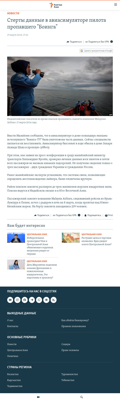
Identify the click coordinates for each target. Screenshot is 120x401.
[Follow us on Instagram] (17, 300)
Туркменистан (69, 374)
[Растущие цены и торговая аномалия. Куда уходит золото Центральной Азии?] (71, 238)
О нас (10, 320)
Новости (13, 13)
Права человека (70, 350)
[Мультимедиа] (38, 397)
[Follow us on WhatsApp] (39, 300)
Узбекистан (67, 380)
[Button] (74, 42)
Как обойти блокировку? (75, 320)
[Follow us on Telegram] (32, 300)
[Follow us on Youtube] (10, 300)
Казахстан (13, 374)
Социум (65, 344)
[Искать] (81, 397)
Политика (12, 356)
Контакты (12, 326)
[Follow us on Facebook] (25, 300)
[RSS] (54, 300)
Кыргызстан (14, 380)
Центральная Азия (37, 234)
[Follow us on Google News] (46, 300)
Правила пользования (73, 326)
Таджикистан (14, 386)
